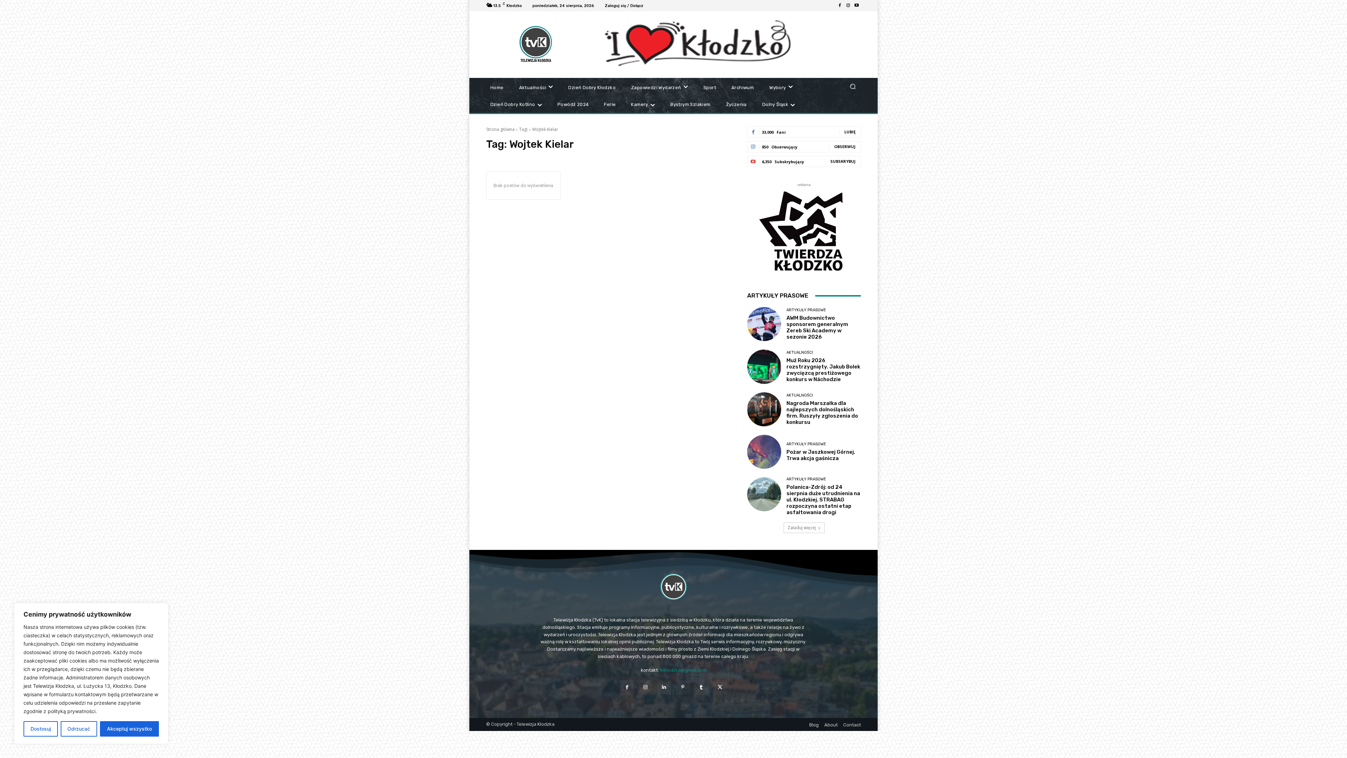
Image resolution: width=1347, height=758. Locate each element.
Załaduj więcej (802, 528)
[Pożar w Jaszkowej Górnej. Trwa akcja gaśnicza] (764, 452)
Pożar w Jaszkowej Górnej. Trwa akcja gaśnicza (820, 455)
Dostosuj (41, 729)
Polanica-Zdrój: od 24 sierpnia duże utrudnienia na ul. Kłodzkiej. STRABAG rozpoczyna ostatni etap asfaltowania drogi (823, 500)
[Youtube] (856, 5)
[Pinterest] (683, 687)
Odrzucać (78, 729)
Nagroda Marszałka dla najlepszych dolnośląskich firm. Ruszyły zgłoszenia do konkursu (822, 412)
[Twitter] (720, 687)
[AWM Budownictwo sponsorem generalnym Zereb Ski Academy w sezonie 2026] (764, 324)
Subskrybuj (843, 161)
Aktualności (799, 352)
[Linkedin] (664, 687)
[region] (91, 673)
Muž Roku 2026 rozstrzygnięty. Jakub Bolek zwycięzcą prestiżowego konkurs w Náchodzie (823, 370)
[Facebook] (840, 5)
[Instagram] (848, 5)
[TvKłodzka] (673, 587)
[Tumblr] (701, 687)
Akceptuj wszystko (129, 729)
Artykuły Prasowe (806, 310)
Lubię (850, 131)
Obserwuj (845, 146)
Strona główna (500, 129)
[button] (852, 86)
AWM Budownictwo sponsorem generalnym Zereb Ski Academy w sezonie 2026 (817, 327)
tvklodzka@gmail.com (683, 670)
